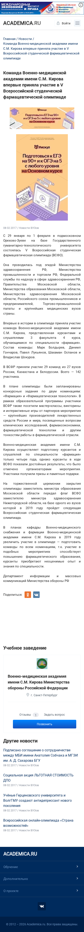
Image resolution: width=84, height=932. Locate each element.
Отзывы (28, 715)
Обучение (10, 867)
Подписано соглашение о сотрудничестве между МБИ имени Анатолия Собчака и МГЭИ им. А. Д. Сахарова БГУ (40, 755)
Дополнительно (15, 879)
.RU (22, 23)
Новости (25, 39)
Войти (66, 23)
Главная (9, 39)
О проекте (11, 891)
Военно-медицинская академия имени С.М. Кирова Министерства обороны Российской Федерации (39, 682)
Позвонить (44, 724)
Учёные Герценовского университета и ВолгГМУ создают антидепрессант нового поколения (37, 800)
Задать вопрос (54, 714)
